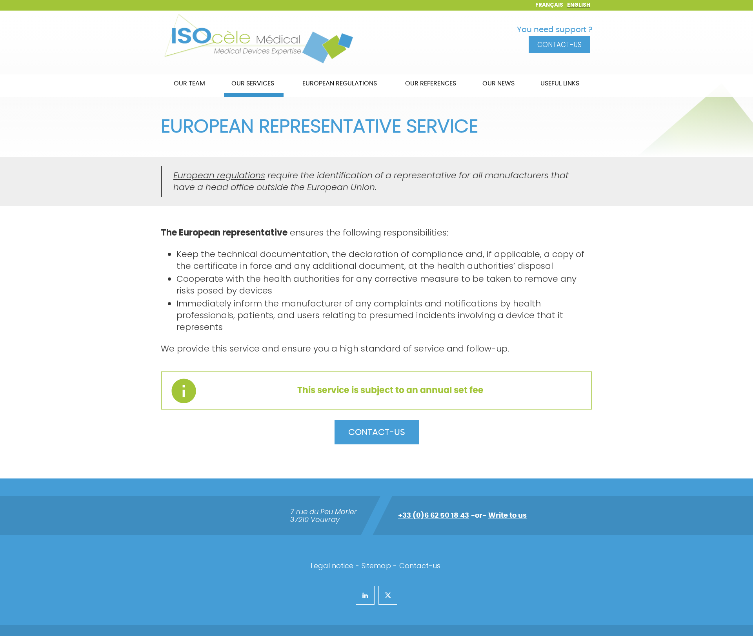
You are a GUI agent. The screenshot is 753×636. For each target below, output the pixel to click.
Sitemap (376, 566)
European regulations (219, 175)
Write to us (507, 515)
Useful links (559, 83)
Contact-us (559, 44)
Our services (252, 83)
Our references (430, 83)
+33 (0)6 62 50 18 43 (433, 515)
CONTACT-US (376, 432)
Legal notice (332, 566)
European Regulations (339, 83)
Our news (498, 83)
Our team (189, 83)
